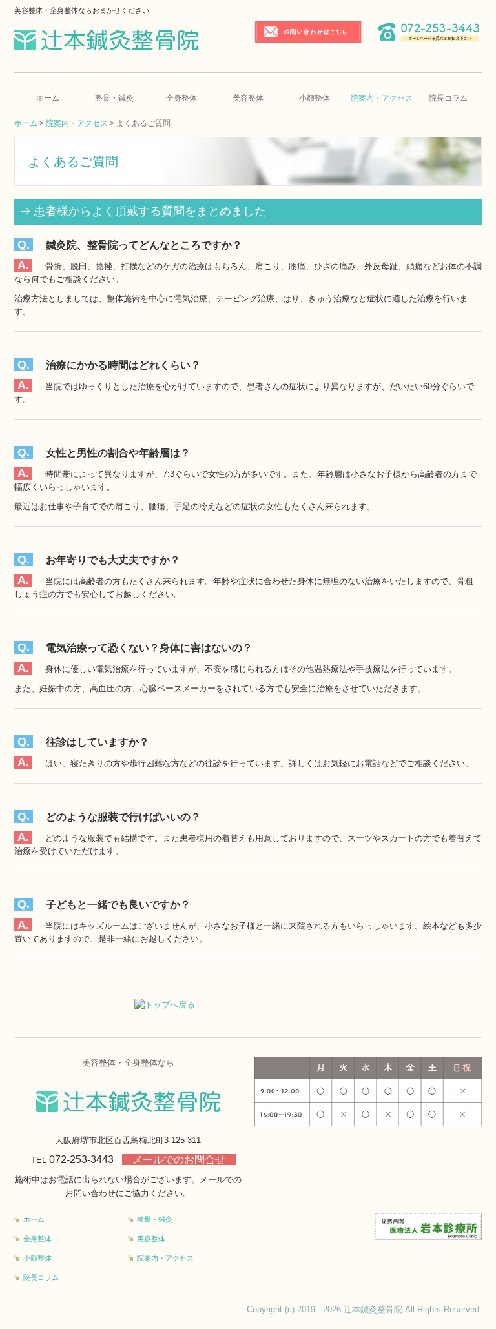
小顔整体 (314, 98)
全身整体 (181, 98)
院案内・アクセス (382, 98)
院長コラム (448, 98)
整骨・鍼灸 (114, 98)
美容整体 (248, 98)
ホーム (47, 98)
